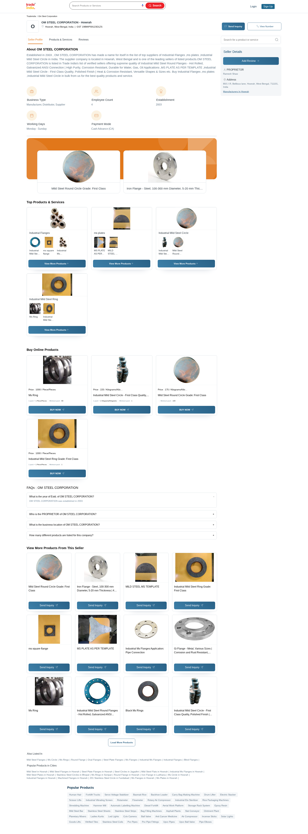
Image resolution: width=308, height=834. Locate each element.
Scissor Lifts (75, 800)
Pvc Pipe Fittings (150, 822)
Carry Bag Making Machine (186, 794)
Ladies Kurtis (97, 816)
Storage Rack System (199, 805)
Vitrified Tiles (91, 822)
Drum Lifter (210, 794)
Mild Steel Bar (76, 811)
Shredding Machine (79, 805)
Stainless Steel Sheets (99, 811)
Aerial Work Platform (173, 805)
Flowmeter (137, 800)
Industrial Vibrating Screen (99, 800)
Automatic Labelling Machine (125, 805)
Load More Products (122, 742)
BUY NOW (55, 409)
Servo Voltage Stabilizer (117, 794)
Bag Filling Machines (151, 811)
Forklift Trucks (93, 794)
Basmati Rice (139, 794)
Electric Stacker (228, 794)
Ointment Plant (211, 811)
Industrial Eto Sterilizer (186, 800)
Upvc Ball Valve (187, 822)
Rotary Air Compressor (159, 800)
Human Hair (75, 794)
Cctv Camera (130, 816)
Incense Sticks (209, 816)
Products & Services (60, 39)
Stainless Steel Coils (113, 822)
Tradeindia (31, 16)
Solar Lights (227, 816)
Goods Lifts (75, 822)
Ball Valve (146, 816)
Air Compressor (189, 816)
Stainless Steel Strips (125, 811)
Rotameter (122, 800)
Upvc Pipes (169, 822)
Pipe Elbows (205, 822)
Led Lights (113, 816)
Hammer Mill (99, 805)
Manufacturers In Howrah (236, 91)
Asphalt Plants (173, 811)
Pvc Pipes (132, 822)
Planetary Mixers (77, 816)
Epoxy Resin (220, 805)
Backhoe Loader (159, 794)
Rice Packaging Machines (215, 800)
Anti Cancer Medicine (166, 816)
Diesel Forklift (151, 805)
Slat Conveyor (192, 811)
